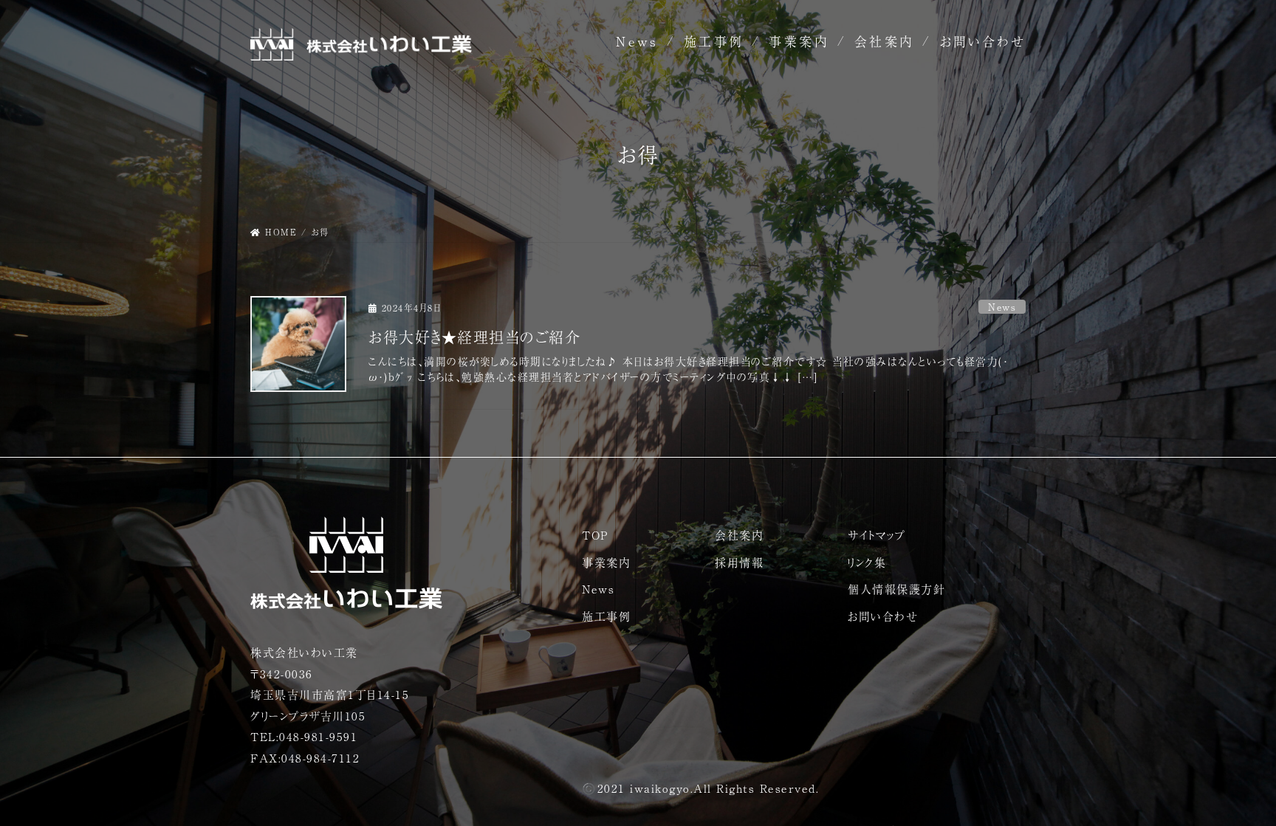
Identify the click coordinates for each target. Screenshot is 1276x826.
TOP (595, 535)
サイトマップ (876, 535)
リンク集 (867, 562)
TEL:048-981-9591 (303, 736)
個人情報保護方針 (896, 588)
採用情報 (739, 562)
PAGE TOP (1234, 788)
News (637, 41)
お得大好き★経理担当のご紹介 (474, 337)
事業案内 (799, 41)
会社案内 (884, 41)
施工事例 (714, 41)
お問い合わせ (983, 41)
